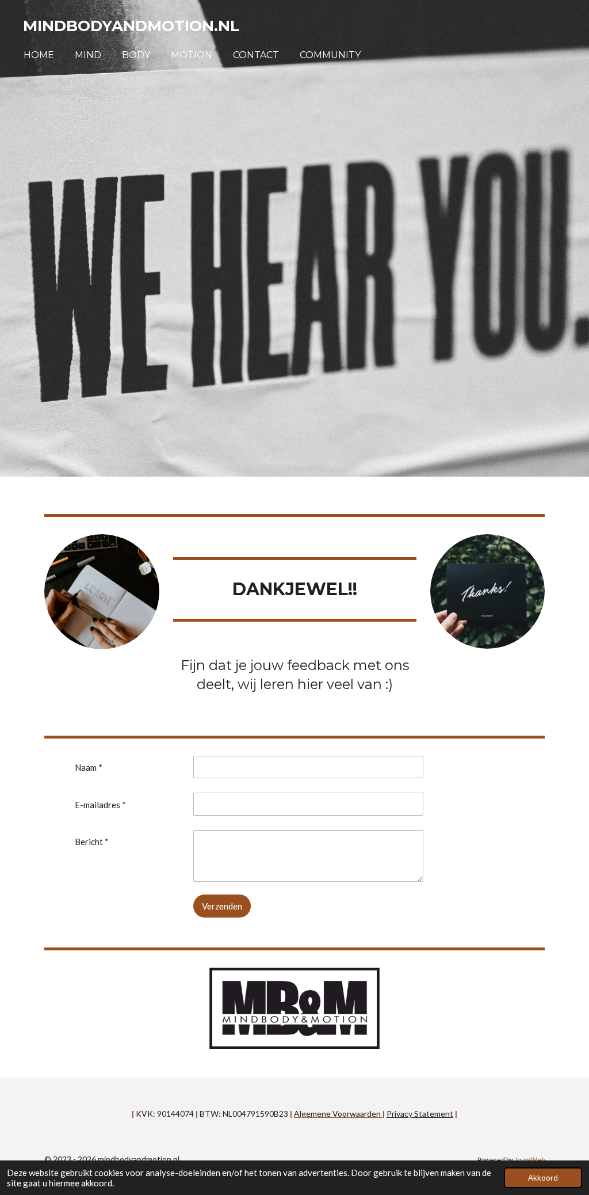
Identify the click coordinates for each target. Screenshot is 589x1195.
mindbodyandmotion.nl (131, 26)
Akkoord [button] (543, 1177)
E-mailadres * (100, 805)
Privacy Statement (420, 1113)
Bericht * (92, 841)
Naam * (88, 767)
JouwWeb (529, 1159)
